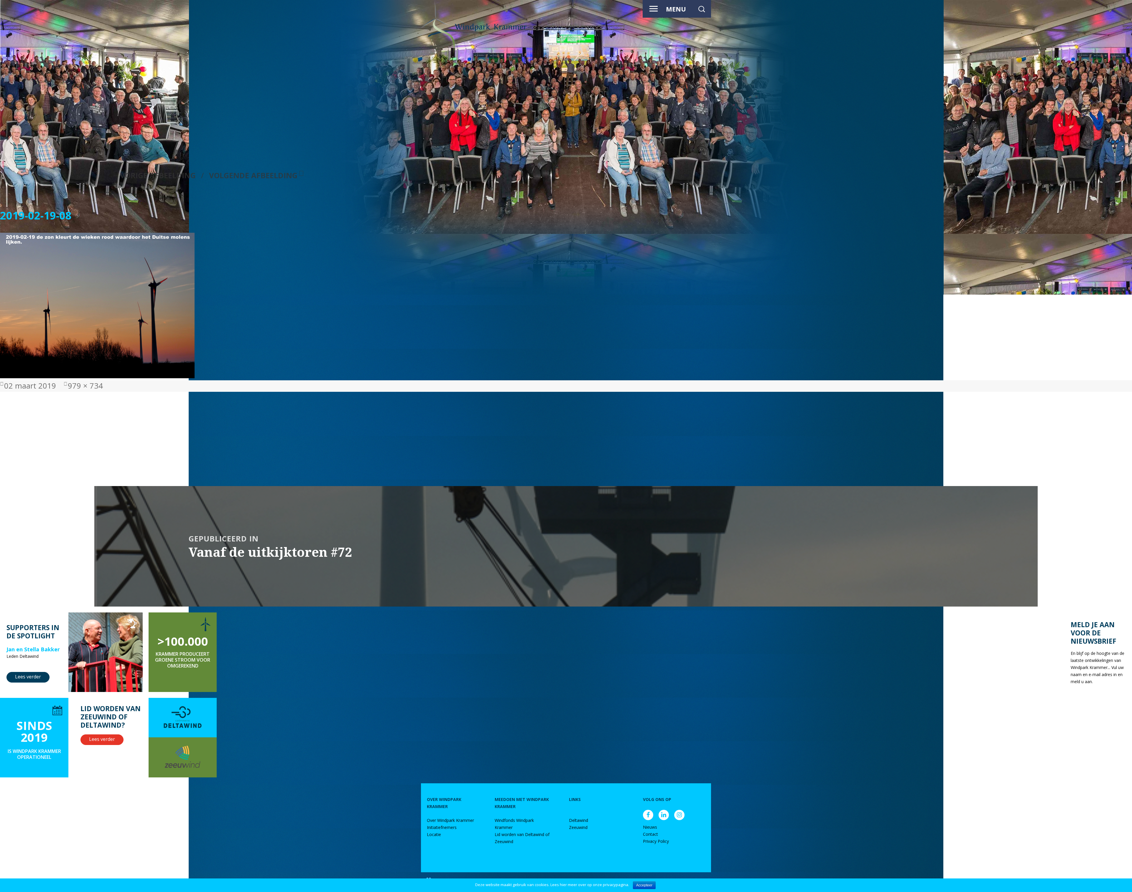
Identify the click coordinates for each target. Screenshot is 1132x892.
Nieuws (650, 827)
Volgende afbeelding (253, 175)
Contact (650, 834)
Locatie (434, 834)
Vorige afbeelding (158, 175)
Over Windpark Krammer (450, 820)
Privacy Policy (656, 841)
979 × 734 (85, 386)
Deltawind (578, 820)
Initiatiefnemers (442, 827)
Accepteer (644, 885)
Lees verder (28, 676)
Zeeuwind (578, 827)
